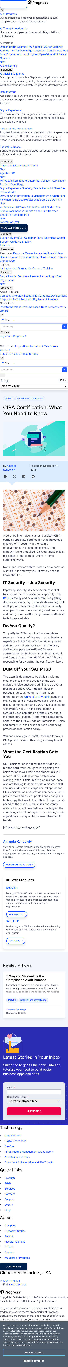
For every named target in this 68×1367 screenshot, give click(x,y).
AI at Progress (8, 13)
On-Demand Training (40, 268)
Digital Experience (11, 110)
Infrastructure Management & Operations (41, 195)
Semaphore (20, 180)
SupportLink (21, 346)
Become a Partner (28, 276)
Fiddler (51, 207)
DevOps (4, 195)
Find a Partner (8, 276)
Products (6, 161)
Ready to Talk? (29, 353)
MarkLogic (6, 180)
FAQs (12, 260)
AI (2, 10)
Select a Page (11, 386)
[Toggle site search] (2, 358)
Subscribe (34, 1111)
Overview (15, 941)
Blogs (43, 257)
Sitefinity (27, 188)
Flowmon (5, 199)
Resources (7, 249)
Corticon (46, 180)
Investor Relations (10, 307)
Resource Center (23, 253)
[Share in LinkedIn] (24, 477)
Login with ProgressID (13, 336)
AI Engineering (8, 65)
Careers (61, 307)
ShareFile (59, 188)
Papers (38, 253)
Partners (6, 272)
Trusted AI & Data (10, 165)
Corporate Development (52, 295)
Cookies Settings (33, 1361)
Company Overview (11, 295)
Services (5, 245)
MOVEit (11, 192)
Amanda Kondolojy (17, 841)
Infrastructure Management (16, 128)
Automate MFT (14, 216)
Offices (4, 310)
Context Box (60, 50)
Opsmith (5, 60)
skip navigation (13, 4)
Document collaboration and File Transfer (33, 211)
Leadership (30, 295)
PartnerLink (36, 346)
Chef (13, 195)
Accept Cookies (34, 1352)
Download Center (54, 237)
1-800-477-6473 (10, 353)
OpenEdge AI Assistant (13, 54)
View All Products (13, 227)
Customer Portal (34, 237)
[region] (34, 1344)
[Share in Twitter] (14, 477)
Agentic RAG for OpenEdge (16, 50)
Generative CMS (42, 50)
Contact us (13, 1266)
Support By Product (12, 237)
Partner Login (48, 276)
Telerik (37, 188)
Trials (8, 1183)
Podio (3, 192)
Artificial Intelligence (12, 73)
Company (6, 287)
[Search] (2, 315)
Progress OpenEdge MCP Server (47, 54)
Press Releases (31, 307)
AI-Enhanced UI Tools (13, 207)
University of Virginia (37, 696)
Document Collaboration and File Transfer (29, 1162)
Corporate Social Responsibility (18, 299)
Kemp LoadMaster (22, 199)
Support (6, 233)
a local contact (17, 1284)
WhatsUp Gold (42, 199)
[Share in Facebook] (5, 477)
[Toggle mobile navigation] (2, 375)
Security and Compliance (30, 398)
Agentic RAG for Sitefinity (48, 46)
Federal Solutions (10, 146)
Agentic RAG (24, 46)
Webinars (48, 253)
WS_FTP (14, 222)
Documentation (9, 257)
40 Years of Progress (17, 1257)
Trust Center (48, 307)
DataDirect (34, 180)
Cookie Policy (33, 1339)
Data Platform (8, 46)
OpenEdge (17, 184)
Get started (15, 914)
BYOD (7, 598)
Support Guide (8, 241)
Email (10, 1087)
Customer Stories (15, 1230)
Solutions (6, 69)
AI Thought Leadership (13, 28)
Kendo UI (47, 188)
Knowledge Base (29, 257)
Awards (9, 1236)
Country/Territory (16, 1097)
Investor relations (15, 1241)
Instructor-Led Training (13, 268)
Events (51, 257)
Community (25, 241)
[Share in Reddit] (33, 477)
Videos (59, 253)
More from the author (18, 864)
